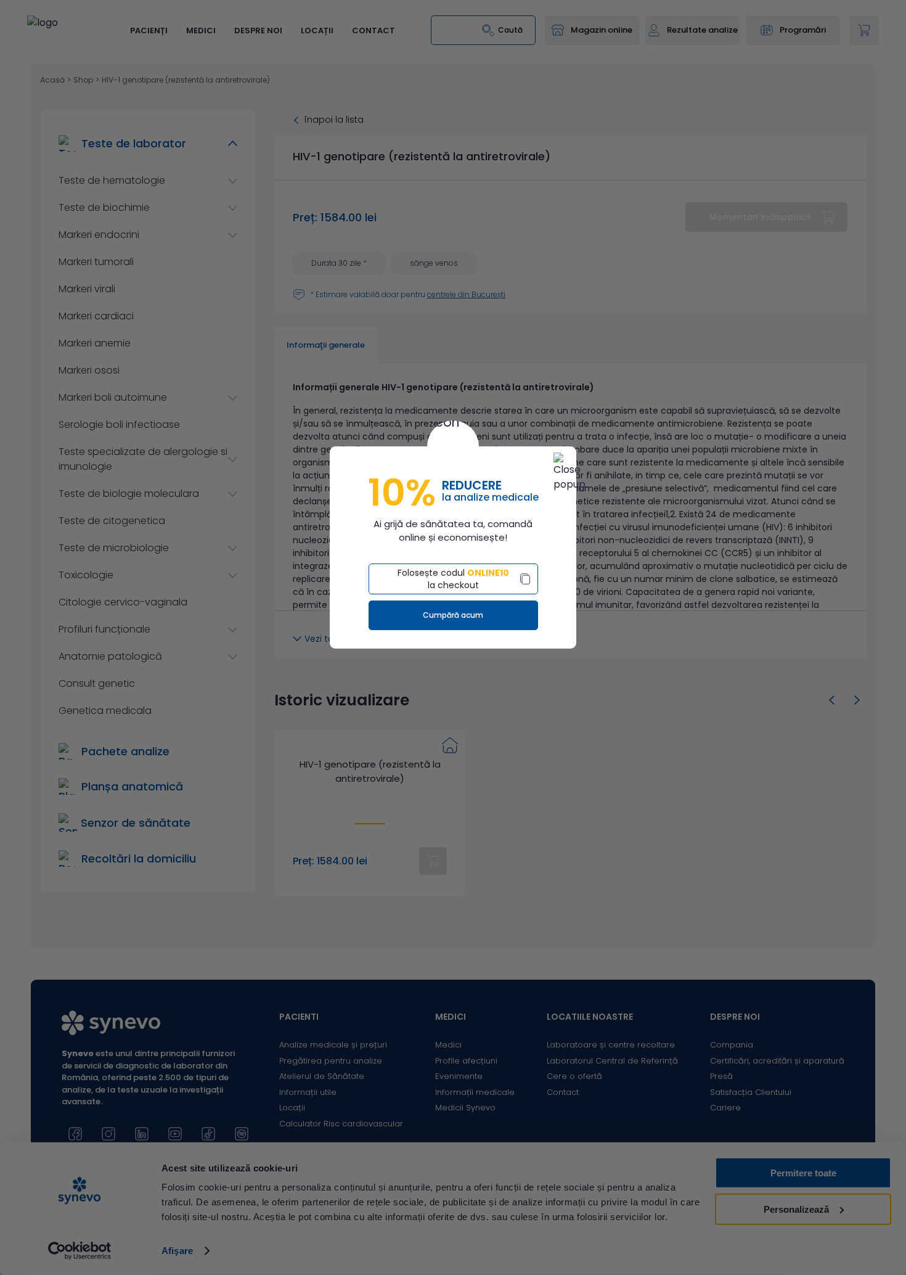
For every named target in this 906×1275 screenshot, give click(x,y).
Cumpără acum (453, 615)
